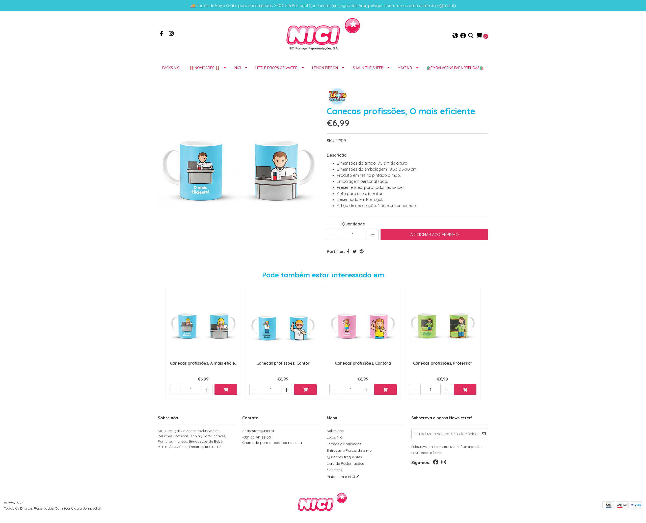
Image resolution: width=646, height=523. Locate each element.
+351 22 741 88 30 (272, 440)
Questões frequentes (344, 457)
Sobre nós (335, 430)
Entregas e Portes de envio (349, 450)
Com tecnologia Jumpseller (78, 508)
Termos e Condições (344, 444)
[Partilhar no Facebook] (348, 251)
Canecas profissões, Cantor (283, 363)
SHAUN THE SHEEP (368, 68)
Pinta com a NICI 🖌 (343, 476)
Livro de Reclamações (345, 463)
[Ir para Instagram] (171, 34)
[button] (455, 36)
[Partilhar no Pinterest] (362, 251)
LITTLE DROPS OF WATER (276, 68)
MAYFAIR (405, 68)
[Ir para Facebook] (161, 34)
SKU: (331, 140)
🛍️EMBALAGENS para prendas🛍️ (455, 68)
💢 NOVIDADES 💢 (204, 68)
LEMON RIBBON (325, 68)
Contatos (334, 470)
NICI (237, 68)
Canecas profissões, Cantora (363, 363)
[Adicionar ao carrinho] (225, 389)
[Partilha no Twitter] (355, 251)
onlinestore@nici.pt (258, 430)
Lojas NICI (335, 437)
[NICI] (323, 35)
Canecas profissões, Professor (442, 363)
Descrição (336, 155)
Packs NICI (171, 68)
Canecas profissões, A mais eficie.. (203, 363)
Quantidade (353, 223)
